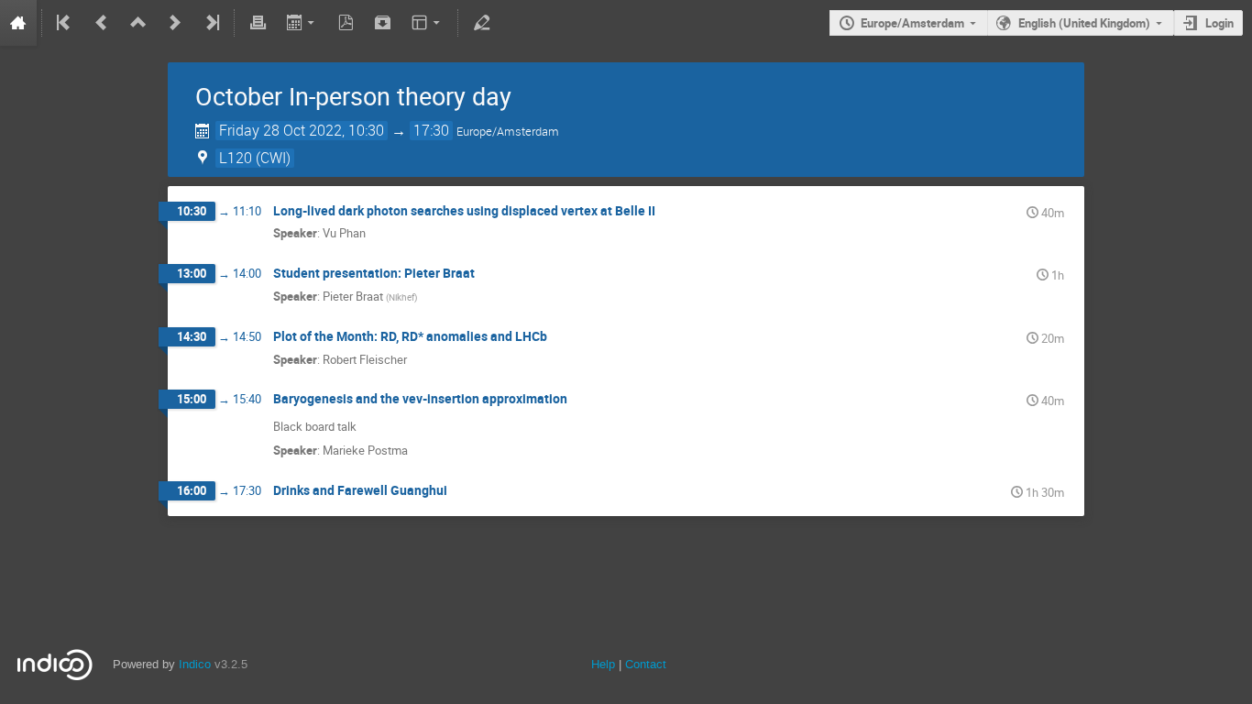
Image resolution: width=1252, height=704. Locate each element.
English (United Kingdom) (1084, 23)
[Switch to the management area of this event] (481, 23)
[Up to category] (138, 23)
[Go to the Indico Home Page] (18, 23)
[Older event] (101, 23)
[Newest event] (210, 23)
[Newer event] (175, 23)
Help (603, 664)
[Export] (302, 23)
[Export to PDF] (346, 23)
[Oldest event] (65, 23)
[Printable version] (257, 23)
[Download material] (383, 23)
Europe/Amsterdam (912, 23)
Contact (645, 664)
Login (1219, 23)
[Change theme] (427, 23)
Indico (195, 664)
